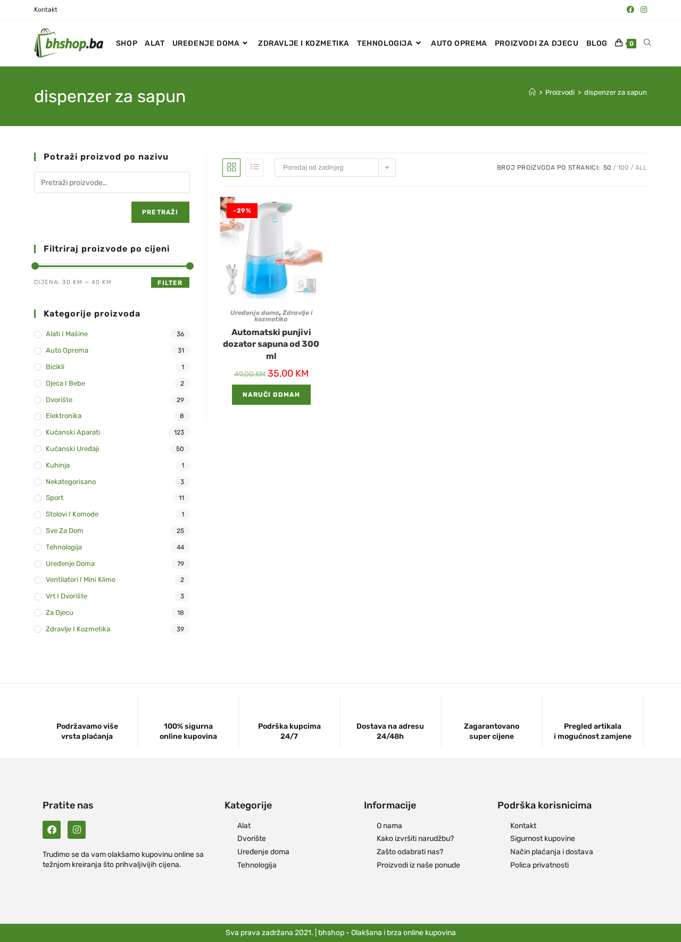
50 (607, 167)
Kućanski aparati (73, 432)
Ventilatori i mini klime (80, 579)
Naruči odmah (271, 394)
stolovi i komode (72, 514)
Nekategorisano (71, 482)
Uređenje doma (254, 312)
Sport (54, 498)
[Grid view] (231, 168)
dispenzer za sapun (615, 92)
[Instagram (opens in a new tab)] (642, 10)
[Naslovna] (532, 92)
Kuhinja (58, 465)
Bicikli (55, 367)
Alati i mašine (67, 334)
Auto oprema (67, 350)
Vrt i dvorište (66, 596)
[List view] (255, 168)
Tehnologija (64, 547)
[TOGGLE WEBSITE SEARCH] (647, 43)
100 (623, 167)
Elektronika (63, 416)
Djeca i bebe (65, 383)
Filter (169, 283)
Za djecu (59, 612)
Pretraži (160, 212)
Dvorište (59, 400)
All (641, 167)
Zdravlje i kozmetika (283, 316)
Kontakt (45, 9)
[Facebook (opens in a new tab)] (630, 10)
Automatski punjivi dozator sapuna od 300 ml (271, 344)
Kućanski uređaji (72, 449)
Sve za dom (65, 531)
